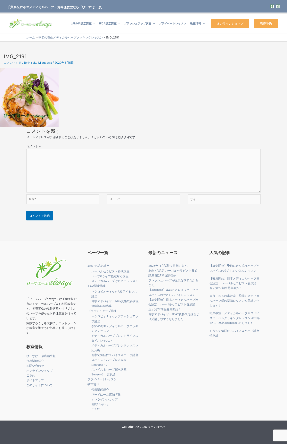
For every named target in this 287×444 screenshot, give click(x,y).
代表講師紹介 (35, 361)
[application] (93, 23)
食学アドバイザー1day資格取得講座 (115, 301)
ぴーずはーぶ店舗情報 (41, 356)
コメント (33, 146)
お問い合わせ (35, 366)
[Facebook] (272, 6)
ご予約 (30, 375)
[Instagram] (278, 6)
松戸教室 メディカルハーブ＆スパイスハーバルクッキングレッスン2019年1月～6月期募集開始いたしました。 (234, 318)
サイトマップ (35, 380)
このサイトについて (39, 385)
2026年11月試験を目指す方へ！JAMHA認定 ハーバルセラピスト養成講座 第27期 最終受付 (172, 270)
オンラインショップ (230, 23)
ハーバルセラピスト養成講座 (110, 271)
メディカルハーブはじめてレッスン (114, 281)
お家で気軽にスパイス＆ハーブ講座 (114, 355)
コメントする (12, 62)
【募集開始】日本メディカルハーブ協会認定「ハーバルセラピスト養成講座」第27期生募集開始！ (173, 304)
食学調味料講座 (101, 306)
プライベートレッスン (172, 23)
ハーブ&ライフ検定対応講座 (109, 276)
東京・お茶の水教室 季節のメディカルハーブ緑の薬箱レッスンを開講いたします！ (234, 300)
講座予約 (266, 23)
